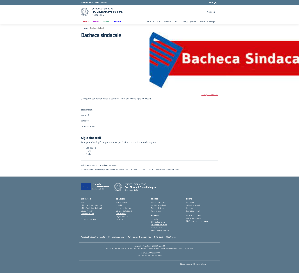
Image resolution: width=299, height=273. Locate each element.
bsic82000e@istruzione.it (139, 248)
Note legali (158, 236)
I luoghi (119, 205)
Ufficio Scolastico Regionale (91, 205)
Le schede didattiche (159, 224)
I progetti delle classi (159, 227)
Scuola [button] (86, 21)
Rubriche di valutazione (160, 230)
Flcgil (88, 151)
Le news (189, 208)
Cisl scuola (91, 147)
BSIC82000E (157, 255)
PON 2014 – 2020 (153, 21)
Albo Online (171, 236)
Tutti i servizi (156, 210)
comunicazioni (88, 126)
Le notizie (190, 202)
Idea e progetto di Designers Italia (193, 263)
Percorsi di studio (157, 208)
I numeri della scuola (124, 208)
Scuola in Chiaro (87, 210)
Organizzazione (122, 216)
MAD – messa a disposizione (197, 221)
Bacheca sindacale (193, 210)
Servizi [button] (96, 21)
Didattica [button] (117, 21)
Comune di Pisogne (88, 219)
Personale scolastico (159, 202)
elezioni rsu (87, 109)
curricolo (154, 219)
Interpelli (167, 21)
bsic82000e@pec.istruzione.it (182, 248)
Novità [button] (106, 21)
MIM (83, 202)
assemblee (86, 115)
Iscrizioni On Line (87, 213)
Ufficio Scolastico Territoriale (92, 208)
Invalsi (83, 216)
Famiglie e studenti (158, 205)
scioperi (85, 120)
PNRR (177, 21)
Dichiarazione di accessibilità (139, 236)
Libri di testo (121, 213)
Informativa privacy (116, 236)
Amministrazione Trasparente (93, 236)
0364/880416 (119, 248)
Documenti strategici (208, 21)
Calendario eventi (193, 205)
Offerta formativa (158, 221)
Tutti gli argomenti (189, 21)
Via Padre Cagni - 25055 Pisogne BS (152, 246)
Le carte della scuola (124, 210)
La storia (119, 219)
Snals (88, 154)
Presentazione (121, 202)
